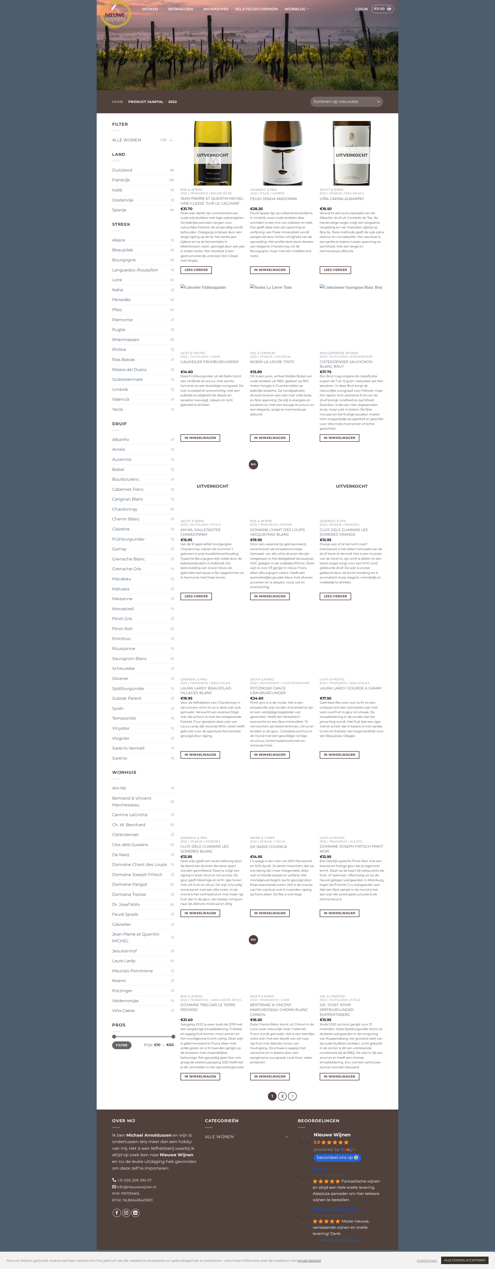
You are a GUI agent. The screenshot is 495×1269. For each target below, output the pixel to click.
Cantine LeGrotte (130, 814)
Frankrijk (121, 180)
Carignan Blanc (127, 499)
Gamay (119, 549)
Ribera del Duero (129, 369)
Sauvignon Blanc (129, 658)
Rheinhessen (125, 339)
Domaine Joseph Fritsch (137, 874)
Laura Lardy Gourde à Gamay (351, 688)
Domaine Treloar (129, 894)
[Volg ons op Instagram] (126, 1213)
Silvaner (120, 678)
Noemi (119, 980)
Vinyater (120, 728)
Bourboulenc (125, 479)
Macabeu (121, 578)
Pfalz (117, 309)
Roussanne (123, 648)
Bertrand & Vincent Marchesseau (132, 801)
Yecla (117, 409)
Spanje (119, 209)
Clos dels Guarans (130, 844)
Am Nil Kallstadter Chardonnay (200, 532)
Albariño (120, 439)
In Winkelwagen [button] (270, 270)
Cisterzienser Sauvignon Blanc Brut (346, 364)
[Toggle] (171, 140)
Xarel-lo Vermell (128, 748)
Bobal (118, 469)
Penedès (121, 299)
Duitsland (122, 170)
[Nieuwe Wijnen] (116, 14)
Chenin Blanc (126, 519)
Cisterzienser (125, 834)
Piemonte (122, 319)
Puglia (118, 329)
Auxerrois (121, 459)
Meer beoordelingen (340, 1240)
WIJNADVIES (216, 9)
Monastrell (123, 608)
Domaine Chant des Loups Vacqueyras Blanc (277, 532)
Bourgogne (124, 260)
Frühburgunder (128, 539)
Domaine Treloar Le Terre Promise (207, 1007)
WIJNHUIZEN (180, 9)
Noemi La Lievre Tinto (272, 361)
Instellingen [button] (427, 1260)
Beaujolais (122, 249)
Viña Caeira (123, 1010)
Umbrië (120, 389)
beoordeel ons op (335, 1157)
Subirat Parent (127, 698)
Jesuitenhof (124, 951)
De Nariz (120, 854)
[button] (361, 9)
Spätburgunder (128, 688)
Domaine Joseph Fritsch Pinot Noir (351, 849)
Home (117, 102)
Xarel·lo (119, 758)
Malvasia (120, 589)
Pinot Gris (122, 618)
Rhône (119, 349)
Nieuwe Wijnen (176, 1154)
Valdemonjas (125, 1000)
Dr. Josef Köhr (126, 904)
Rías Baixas (123, 359)
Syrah (117, 708)
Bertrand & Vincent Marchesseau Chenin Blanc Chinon (279, 1009)
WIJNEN (150, 9)
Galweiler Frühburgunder (209, 361)
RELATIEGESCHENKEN (256, 9)
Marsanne (122, 598)
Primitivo (121, 638)
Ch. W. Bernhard (128, 824)
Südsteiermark (127, 379)
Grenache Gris (126, 568)
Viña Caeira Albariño (342, 198)
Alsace (118, 240)
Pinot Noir (122, 628)
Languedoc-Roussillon (135, 270)
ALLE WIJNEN (126, 140)
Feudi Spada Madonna (273, 198)
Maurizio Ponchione (132, 970)
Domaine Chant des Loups (139, 864)
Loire (117, 279)
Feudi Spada (125, 914)
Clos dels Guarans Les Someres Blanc (204, 849)
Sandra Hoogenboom (335, 1209)
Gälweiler (121, 924)
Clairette (121, 529)
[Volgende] (292, 1096)
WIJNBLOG (295, 9)
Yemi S (320, 1169)
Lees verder (196, 270)
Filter (121, 1045)
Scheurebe (123, 668)
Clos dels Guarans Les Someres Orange (344, 532)
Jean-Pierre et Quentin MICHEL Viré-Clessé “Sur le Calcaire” (211, 201)
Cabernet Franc (128, 489)
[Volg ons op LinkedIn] (135, 1213)
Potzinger (122, 990)
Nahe (117, 289)
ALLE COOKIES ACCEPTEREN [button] (464, 1260)
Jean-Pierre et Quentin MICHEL (135, 937)
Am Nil (119, 788)
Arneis (118, 449)
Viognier (120, 738)
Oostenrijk (123, 200)
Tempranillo (124, 718)
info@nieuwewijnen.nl (136, 1187)
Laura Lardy (124, 960)
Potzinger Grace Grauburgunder (268, 690)
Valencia (120, 399)
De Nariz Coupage (268, 846)
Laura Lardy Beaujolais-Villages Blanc (206, 690)
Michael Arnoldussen (149, 1135)
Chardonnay (124, 509)
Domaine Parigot (129, 884)
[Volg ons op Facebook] (117, 1213)
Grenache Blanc (128, 559)
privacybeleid (309, 1260)
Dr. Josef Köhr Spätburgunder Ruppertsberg (336, 1009)
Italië (117, 190)
